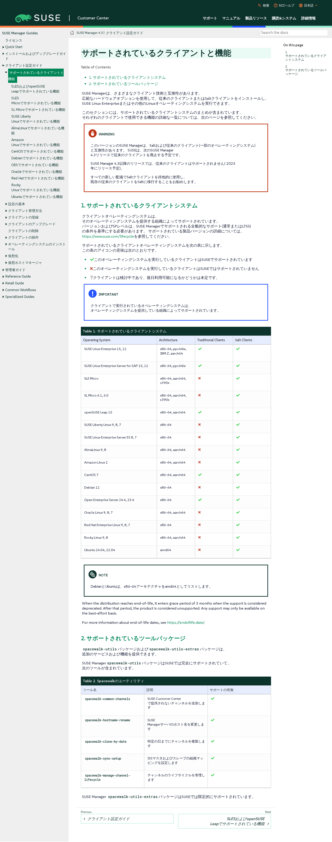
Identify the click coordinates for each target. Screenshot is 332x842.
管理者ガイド (15, 270)
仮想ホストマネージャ (25, 262)
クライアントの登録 (23, 217)
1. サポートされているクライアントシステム (305, 55)
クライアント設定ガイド (23, 65)
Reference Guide (18, 276)
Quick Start (13, 47)
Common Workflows (20, 290)
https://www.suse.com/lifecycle (108, 236)
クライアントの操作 (23, 237)
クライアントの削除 (23, 231)
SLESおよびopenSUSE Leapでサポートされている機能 (237, 821)
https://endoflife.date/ (185, 622)
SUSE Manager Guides (20, 33)
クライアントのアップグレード (32, 224)
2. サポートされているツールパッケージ (305, 70)
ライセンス (13, 40)
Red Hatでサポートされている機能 (37, 178)
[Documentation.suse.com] (72, 32)
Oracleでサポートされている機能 (36, 171)
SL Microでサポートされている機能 (38, 109)
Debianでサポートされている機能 (37, 158)
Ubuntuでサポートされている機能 (37, 197)
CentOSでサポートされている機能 (37, 151)
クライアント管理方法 (25, 211)
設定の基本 (16, 204)
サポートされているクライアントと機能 (36, 75)
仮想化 (13, 256)
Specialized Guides (20, 297)
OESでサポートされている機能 (34, 165)
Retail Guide (14, 283)
